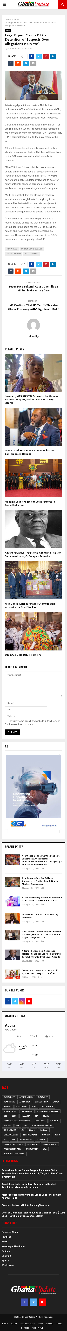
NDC (5, 1140)
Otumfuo (41, 1140)
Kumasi (32, 1130)
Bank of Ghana (41, 1102)
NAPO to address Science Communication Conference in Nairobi (29, 452)
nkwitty (10, 48)
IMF (25, 1125)
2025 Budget (9, 1097)
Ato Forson (25, 1102)
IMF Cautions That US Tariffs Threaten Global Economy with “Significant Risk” (33, 307)
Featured (6, 1237)
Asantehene (9, 1102)
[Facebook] (24, 1302)
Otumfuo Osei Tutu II (13, 1144)
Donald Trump (10, 1111)
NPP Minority (26, 1140)
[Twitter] (33, 1302)
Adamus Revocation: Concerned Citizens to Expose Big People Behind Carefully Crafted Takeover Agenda (41, 954)
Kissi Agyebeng (31, 254)
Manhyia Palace (30, 1135)
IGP (17, 1125)
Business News (10, 1232)
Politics (6, 1251)
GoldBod (54, 1121)
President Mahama (12, 1149)
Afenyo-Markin (26, 1097)
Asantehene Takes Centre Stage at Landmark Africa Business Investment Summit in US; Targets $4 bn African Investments (42, 860)
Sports (5, 1260)
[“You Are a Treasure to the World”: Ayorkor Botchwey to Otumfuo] (12, 974)
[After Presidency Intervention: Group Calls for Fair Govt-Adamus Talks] (12, 901)
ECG (5, 1116)
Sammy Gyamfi (32, 1149)
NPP (13, 1140)
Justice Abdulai (14, 254)
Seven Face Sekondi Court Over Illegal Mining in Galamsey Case (34, 288)
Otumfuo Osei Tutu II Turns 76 (23, 655)
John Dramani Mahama (42, 1125)
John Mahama (10, 1130)
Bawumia (8, 1107)
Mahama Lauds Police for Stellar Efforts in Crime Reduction (30, 503)
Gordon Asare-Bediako (31, 249)
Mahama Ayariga (11, 1135)
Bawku (56, 1102)
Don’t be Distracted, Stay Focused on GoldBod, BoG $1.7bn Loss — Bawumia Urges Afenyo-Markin (41, 934)
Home (5, 1324)
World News (8, 1265)
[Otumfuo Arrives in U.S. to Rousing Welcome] (12, 918)
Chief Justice (47, 1107)
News (8, 31)
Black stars (21, 1107)
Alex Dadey (42, 1097)
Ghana (46, 1116)
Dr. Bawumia (27, 1111)
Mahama (43, 1130)
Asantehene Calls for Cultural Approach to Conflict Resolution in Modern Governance (40, 881)
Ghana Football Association (17, 1121)
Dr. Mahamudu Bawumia (47, 1111)
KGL (22, 1130)
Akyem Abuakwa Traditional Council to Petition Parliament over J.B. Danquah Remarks (33, 554)
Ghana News (12, 249)
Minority (46, 1135)
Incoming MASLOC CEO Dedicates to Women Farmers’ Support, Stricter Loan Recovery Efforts (31, 399)
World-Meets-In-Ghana (14, 1154)
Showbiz (6, 1256)
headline (8, 1125)
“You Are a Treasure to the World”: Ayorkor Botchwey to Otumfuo (40, 972)
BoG (34, 1107)
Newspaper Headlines (13, 1246)
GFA (36, 1116)
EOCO (14, 1116)
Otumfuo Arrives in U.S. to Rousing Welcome (40, 916)
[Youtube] (42, 1302)
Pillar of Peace (50, 1144)
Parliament (32, 1144)
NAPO (57, 1135)
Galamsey (25, 1116)
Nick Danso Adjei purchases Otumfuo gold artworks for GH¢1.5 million (30, 606)
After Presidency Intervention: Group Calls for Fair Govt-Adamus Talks (42, 899)
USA (45, 1149)
